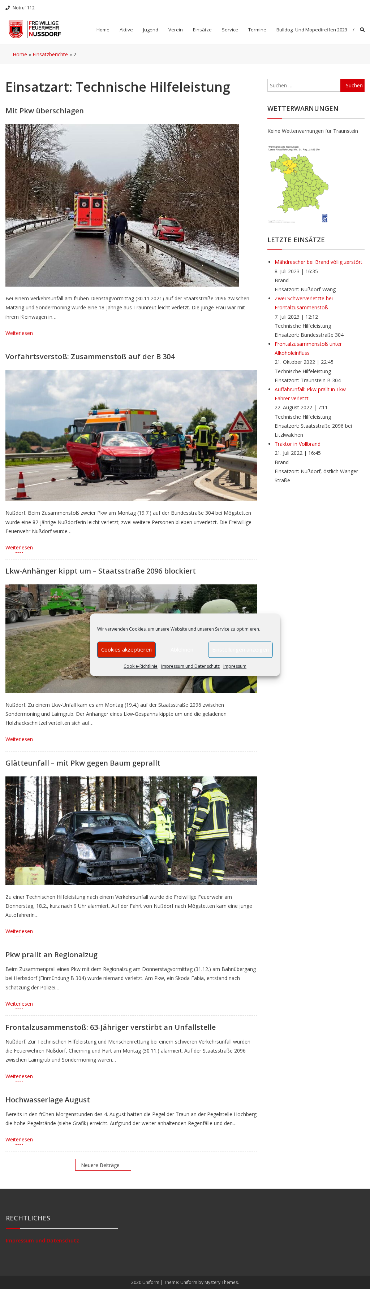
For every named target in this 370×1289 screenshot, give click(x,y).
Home (102, 29)
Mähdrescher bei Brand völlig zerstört (318, 261)
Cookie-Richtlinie (141, 666)
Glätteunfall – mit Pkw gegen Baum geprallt (82, 763)
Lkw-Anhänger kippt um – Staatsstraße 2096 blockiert (100, 571)
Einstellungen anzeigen (240, 649)
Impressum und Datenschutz (190, 666)
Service (230, 29)
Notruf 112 (24, 8)
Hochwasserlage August (47, 1100)
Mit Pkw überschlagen (44, 111)
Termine (257, 29)
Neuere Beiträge (100, 1165)
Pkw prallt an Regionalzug (51, 954)
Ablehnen (182, 649)
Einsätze (202, 29)
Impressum (234, 666)
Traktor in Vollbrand (297, 443)
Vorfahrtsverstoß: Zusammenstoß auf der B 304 (90, 356)
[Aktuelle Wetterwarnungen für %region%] (298, 183)
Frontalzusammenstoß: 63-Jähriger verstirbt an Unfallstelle (110, 1027)
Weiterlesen (19, 333)
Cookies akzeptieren (126, 649)
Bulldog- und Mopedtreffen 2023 (311, 29)
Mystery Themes (221, 1282)
